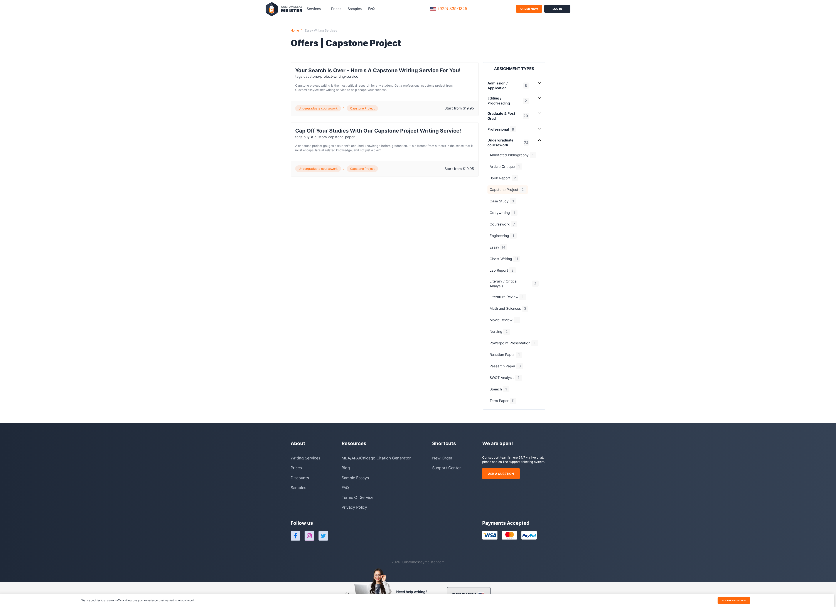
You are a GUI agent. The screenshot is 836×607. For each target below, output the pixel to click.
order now (529, 8)
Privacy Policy (354, 507)
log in (557, 8)
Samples (355, 9)
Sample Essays (355, 478)
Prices (336, 9)
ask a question (501, 474)
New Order (442, 458)
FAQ (371, 9)
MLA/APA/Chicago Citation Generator (376, 458)
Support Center (446, 468)
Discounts (300, 478)
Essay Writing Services (321, 30)
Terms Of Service (357, 497)
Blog (346, 468)
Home (295, 30)
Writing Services (305, 458)
